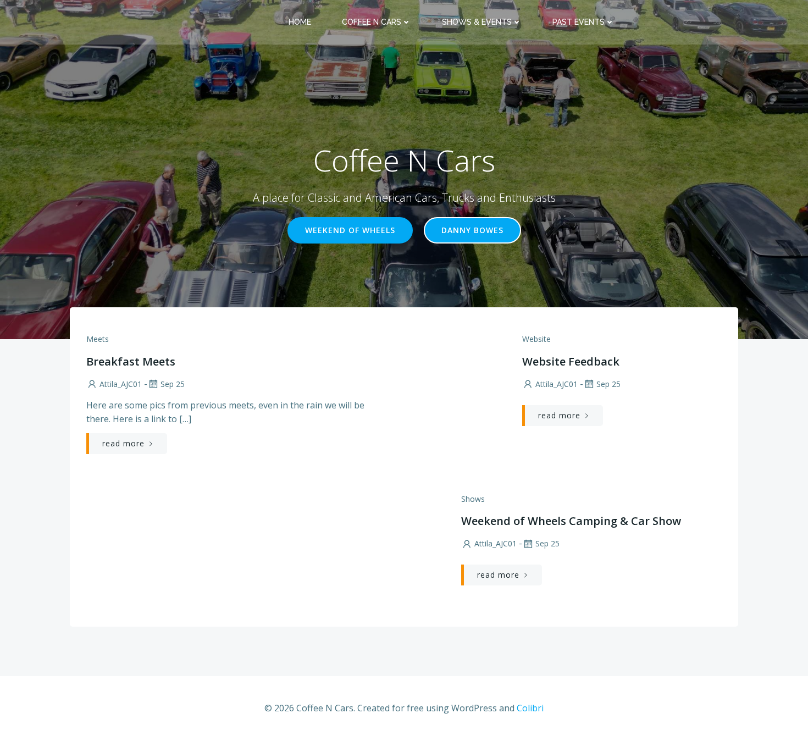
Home (300, 22)
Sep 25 (173, 384)
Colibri (530, 708)
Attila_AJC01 (120, 384)
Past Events (578, 22)
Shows (473, 499)
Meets (97, 339)
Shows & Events (477, 22)
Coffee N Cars (371, 22)
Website (536, 339)
